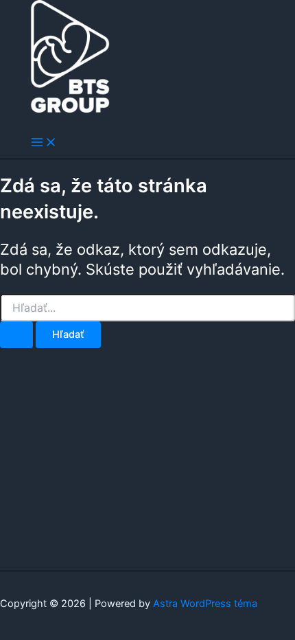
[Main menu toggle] (44, 143)
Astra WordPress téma (205, 603)
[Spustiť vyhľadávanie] (16, 334)
